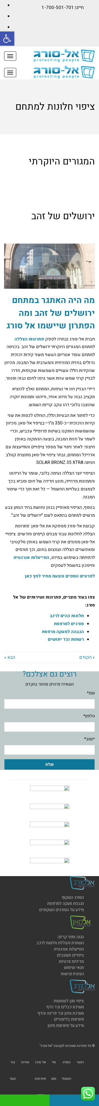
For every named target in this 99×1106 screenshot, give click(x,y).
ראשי (80, 1062)
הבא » (9, 657)
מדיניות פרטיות (71, 961)
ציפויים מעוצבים (70, 955)
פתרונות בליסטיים (69, 1019)
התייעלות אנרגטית (31, 557)
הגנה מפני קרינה (71, 937)
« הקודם (87, 657)
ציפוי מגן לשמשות (69, 1001)
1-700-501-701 (58, 7)
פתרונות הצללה (29, 339)
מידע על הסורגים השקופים (61, 910)
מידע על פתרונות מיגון (66, 1026)
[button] (7, 38)
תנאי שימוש (74, 967)
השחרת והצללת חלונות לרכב (60, 943)
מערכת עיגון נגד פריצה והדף (60, 1013)
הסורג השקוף (73, 897)
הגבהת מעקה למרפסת (65, 903)
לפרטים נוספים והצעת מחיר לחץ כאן (60, 576)
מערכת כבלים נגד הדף (65, 1007)
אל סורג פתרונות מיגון (40, 1079)
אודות (25, 1062)
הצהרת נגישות (72, 974)
